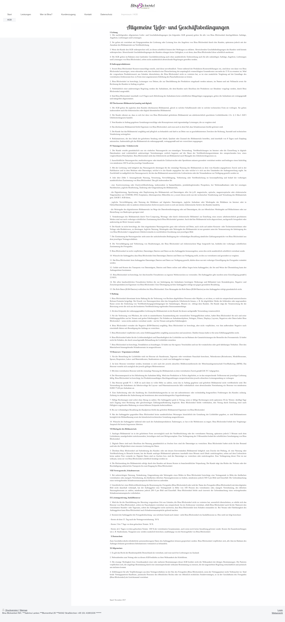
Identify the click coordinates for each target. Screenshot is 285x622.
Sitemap (23, 610)
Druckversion (11, 610)
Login (280, 610)
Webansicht (277, 613)
